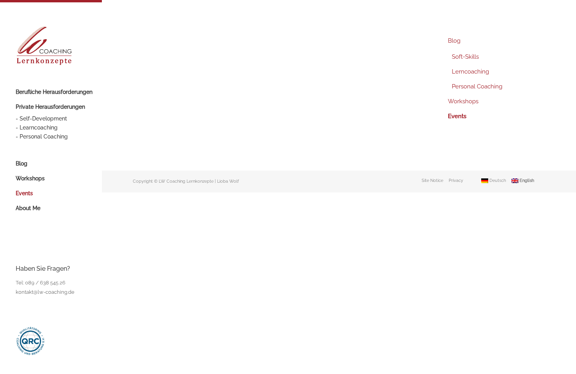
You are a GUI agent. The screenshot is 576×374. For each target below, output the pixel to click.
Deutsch (497, 180)
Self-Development (43, 118)
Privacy (456, 180)
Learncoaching (39, 127)
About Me (28, 208)
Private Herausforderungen (50, 107)
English (526, 180)
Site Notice (432, 180)
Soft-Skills (465, 56)
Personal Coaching (44, 136)
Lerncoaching (470, 71)
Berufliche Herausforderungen (54, 92)
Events (24, 193)
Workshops (30, 178)
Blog (21, 163)
